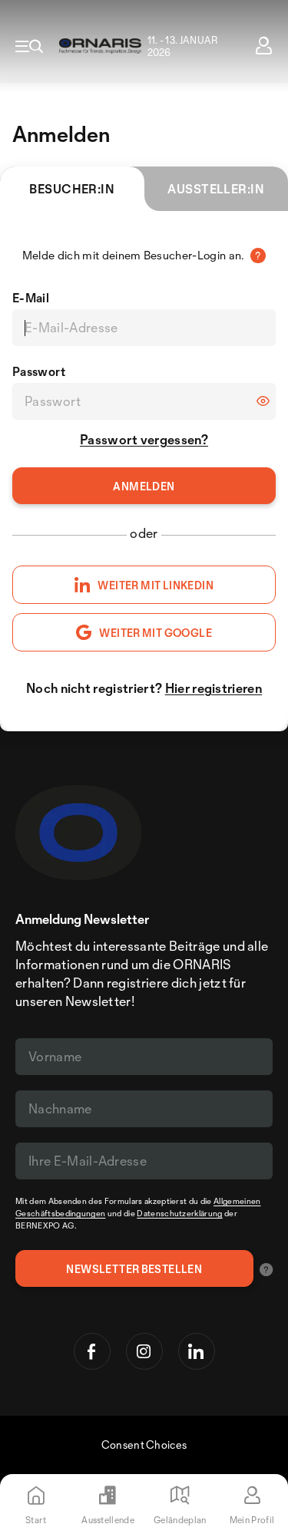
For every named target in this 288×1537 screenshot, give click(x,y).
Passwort (39, 371)
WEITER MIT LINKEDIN (155, 585)
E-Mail (30, 298)
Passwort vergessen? (144, 439)
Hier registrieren (213, 688)
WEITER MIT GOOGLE (155, 632)
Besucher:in (71, 188)
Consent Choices (144, 1444)
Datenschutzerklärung (179, 1213)
